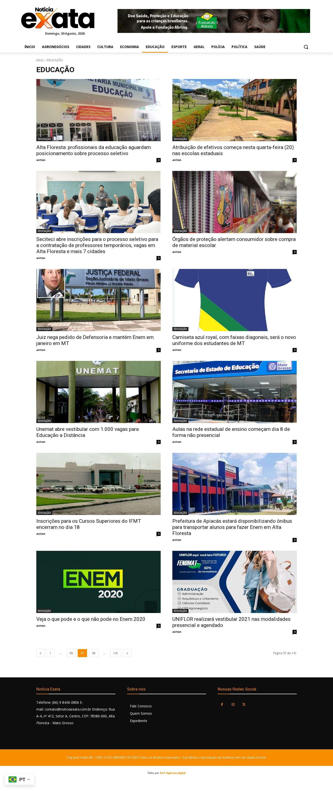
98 (93, 653)
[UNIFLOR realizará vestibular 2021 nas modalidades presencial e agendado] (234, 582)
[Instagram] (233, 704)
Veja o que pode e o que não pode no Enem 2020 (90, 619)
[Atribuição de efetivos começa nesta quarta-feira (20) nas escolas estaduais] (234, 110)
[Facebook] (222, 704)
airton (40, 160)
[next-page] (127, 653)
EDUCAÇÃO (44, 139)
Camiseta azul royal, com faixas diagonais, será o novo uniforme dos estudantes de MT (234, 340)
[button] (306, 47)
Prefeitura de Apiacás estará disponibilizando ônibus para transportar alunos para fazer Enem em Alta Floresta (232, 527)
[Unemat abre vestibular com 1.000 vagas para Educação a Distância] (98, 392)
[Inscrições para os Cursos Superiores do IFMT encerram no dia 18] (98, 484)
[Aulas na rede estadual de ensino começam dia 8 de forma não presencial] (234, 392)
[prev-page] (40, 653)
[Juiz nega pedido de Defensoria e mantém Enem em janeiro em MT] (98, 300)
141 (115, 653)
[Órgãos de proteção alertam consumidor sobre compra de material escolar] (234, 202)
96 (71, 653)
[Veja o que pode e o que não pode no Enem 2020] (98, 582)
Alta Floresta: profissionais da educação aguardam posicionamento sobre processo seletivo (93, 150)
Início (40, 60)
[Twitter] (244, 704)
